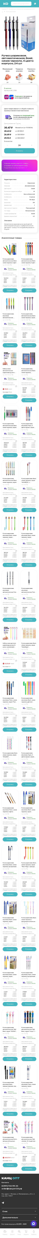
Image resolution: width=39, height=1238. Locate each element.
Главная (4, 9)
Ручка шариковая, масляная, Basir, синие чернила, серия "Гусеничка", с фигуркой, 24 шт (10, 537)
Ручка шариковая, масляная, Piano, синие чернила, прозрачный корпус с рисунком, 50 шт (28, 976)
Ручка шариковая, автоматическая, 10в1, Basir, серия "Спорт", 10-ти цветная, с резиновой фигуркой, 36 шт (28, 1031)
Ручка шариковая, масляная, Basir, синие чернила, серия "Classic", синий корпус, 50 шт (10, 921)
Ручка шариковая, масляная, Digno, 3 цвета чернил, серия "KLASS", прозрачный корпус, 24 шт (28, 756)
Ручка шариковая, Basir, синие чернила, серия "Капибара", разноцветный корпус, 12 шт (28, 647)
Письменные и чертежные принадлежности (21, 9)
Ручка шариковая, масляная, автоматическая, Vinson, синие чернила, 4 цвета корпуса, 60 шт (10, 317)
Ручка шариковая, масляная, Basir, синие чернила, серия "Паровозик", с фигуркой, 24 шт (28, 537)
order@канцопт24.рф (12, 1188)
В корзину (19, 151)
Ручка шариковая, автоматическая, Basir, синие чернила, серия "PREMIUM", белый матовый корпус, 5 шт (10, 482)
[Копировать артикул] (11, 265)
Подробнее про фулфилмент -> (15, 168)
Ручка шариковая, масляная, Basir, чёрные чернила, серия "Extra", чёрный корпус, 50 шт (10, 1086)
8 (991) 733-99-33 (10, 1186)
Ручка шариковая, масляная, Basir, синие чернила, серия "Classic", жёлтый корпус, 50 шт (10, 976)
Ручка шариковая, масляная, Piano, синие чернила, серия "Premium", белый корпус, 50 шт (28, 1086)
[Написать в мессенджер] (34, 1223)
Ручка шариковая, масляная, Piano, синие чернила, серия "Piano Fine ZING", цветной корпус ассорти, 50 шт (10, 701)
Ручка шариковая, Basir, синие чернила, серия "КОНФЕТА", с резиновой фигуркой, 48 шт (28, 482)
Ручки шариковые (11, 11)
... (2, 11)
